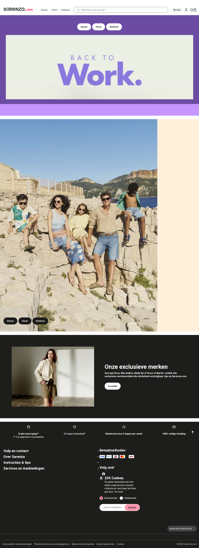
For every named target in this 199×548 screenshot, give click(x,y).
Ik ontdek (112, 386)
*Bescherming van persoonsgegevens (51, 544)
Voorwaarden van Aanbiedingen (17, 544)
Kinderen (66, 10)
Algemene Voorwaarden (83, 544)
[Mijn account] (187, 9)
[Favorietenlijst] (191, 9)
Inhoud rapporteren (105, 544)
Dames (44, 10)
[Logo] (19, 9)
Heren (55, 10)
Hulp (178, 10)
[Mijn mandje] (196, 9)
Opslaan (132, 507)
